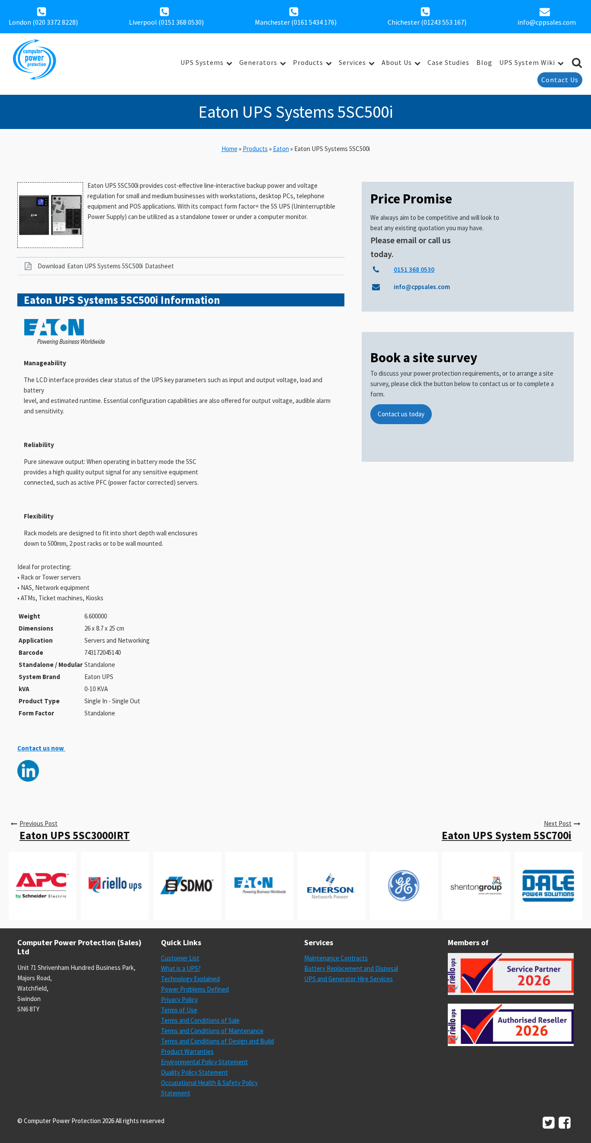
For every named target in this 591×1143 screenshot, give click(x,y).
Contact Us (559, 79)
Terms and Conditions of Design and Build (217, 1041)
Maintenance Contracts (336, 958)
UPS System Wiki (527, 62)
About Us (397, 62)
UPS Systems (202, 62)
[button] (180, 266)
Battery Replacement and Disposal (351, 968)
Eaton (281, 149)
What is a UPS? (181, 968)
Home (230, 149)
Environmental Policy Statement (204, 1062)
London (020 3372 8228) (43, 22)
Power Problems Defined (195, 989)
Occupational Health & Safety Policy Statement (209, 1088)
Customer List (180, 958)
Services (352, 62)
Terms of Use (179, 1010)
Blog (484, 62)
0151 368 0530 (181, 22)
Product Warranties (187, 1051)
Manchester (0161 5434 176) (296, 22)
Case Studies (448, 62)
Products (308, 62)
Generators (258, 62)
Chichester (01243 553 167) (427, 22)
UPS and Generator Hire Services (348, 979)
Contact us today (401, 414)
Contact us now (41, 748)
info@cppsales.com (546, 22)
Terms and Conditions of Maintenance (212, 1031)
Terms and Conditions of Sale (200, 1020)
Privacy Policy (179, 999)
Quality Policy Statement (194, 1072)
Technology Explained (190, 979)
